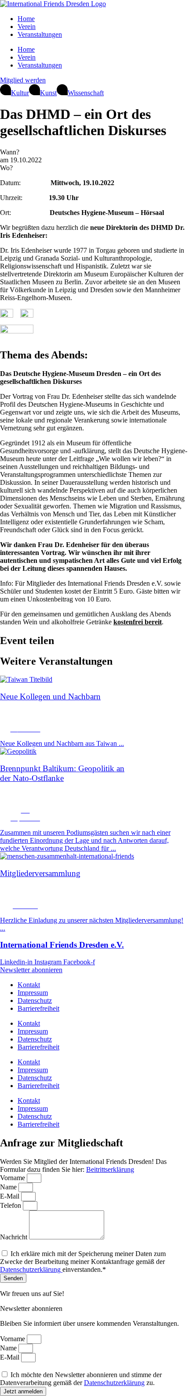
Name (9, 1187)
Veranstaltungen (40, 34)
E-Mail (10, 1196)
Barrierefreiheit (38, 1008)
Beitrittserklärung (110, 1169)
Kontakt (29, 984)
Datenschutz (35, 1000)
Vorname (13, 1177)
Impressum (33, 992)
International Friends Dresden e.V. (62, 944)
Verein (27, 26)
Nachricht (14, 1237)
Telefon (11, 1205)
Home (26, 18)
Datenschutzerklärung (31, 1269)
